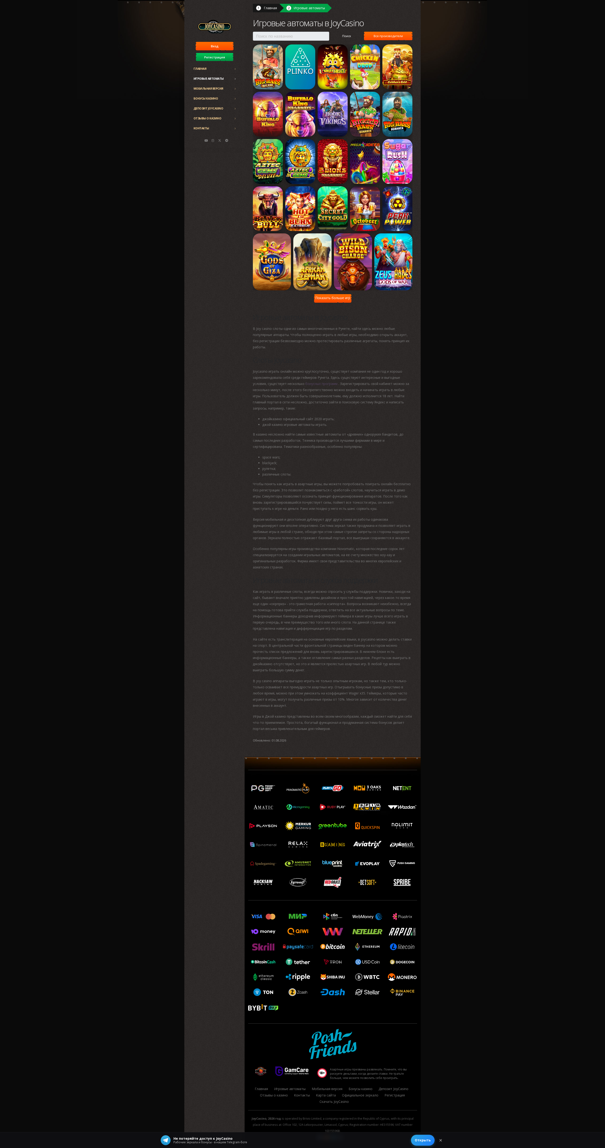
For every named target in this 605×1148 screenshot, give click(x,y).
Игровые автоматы (209, 79)
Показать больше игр (332, 298)
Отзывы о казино (207, 118)
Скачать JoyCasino (334, 1101)
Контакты (201, 128)
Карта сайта (326, 1095)
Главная (200, 69)
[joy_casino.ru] (213, 140)
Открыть (423, 1140)
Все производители (388, 36)
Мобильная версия (208, 89)
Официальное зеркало (360, 1095)
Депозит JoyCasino (208, 108)
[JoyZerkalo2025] (226, 140)
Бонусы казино (206, 98)
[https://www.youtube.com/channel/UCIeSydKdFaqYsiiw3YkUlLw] (206, 140)
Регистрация (214, 57)
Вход (214, 46)
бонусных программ (321, 383)
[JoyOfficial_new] (219, 140)
